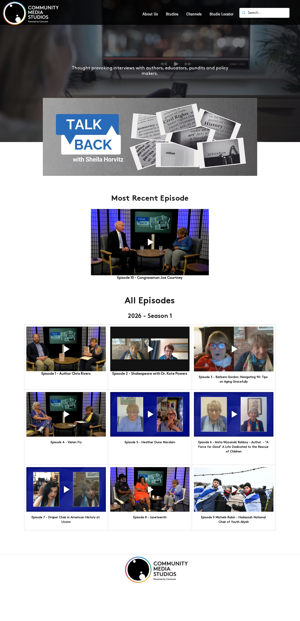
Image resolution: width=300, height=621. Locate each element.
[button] (172, 12)
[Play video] (66, 349)
